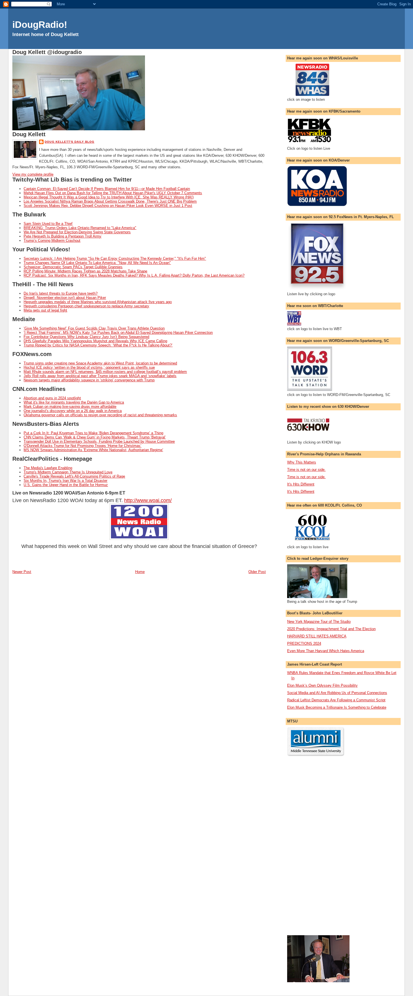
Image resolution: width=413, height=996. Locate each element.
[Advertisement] (309, 845)
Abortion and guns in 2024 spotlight (52, 398)
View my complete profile (32, 174)
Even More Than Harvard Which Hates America (325, 651)
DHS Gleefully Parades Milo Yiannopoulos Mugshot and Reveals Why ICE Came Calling (95, 341)
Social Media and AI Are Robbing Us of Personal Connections (337, 693)
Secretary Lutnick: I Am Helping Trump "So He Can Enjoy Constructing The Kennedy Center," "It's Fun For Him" (115, 258)
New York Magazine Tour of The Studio (319, 621)
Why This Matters (301, 462)
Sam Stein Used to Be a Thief (48, 223)
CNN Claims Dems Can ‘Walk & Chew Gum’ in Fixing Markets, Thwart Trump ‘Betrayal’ (95, 437)
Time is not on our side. (306, 469)
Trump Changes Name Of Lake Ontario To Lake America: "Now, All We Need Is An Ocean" (97, 263)
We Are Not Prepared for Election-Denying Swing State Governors (77, 232)
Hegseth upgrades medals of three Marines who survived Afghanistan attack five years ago (98, 302)
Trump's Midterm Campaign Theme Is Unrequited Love (68, 472)
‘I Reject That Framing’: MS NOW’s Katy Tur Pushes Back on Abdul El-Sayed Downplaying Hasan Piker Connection (118, 332)
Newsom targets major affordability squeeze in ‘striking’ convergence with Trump (89, 380)
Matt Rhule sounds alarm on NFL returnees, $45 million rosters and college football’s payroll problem (105, 372)
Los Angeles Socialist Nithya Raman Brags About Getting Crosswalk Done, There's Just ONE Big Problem (110, 201)
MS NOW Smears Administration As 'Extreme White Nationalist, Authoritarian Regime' (93, 450)
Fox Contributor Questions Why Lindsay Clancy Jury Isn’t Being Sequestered (86, 337)
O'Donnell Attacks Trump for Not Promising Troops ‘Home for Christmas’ (82, 446)
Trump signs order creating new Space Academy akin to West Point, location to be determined (100, 363)
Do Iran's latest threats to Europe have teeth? (60, 293)
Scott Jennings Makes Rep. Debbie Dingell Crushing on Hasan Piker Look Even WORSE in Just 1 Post (108, 205)
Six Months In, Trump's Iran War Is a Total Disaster (65, 480)
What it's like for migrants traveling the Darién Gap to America (74, 402)
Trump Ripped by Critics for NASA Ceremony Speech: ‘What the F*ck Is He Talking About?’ (98, 345)
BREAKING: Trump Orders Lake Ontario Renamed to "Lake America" (80, 228)
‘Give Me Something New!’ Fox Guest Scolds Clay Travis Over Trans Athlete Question (94, 328)
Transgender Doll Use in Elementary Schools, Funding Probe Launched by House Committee (99, 441)
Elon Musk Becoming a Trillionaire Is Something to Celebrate (336, 707)
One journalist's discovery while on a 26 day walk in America (73, 411)
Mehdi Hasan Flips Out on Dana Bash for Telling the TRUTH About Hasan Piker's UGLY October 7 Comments (113, 193)
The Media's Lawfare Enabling (48, 468)
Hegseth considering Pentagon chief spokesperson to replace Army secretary (86, 306)
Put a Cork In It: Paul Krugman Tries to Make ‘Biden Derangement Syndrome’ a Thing (93, 433)
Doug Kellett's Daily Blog (69, 141)
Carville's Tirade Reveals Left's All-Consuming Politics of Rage (74, 476)
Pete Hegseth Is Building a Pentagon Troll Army (62, 236)
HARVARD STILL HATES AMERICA (316, 636)
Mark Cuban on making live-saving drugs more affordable (70, 406)
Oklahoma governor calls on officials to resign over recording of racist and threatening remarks (100, 415)
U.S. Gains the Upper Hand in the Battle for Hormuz (66, 485)
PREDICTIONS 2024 (304, 643)
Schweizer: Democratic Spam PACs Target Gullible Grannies (73, 267)
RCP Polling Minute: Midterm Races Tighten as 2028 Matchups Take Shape (85, 271)
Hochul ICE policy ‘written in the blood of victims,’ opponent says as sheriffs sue (89, 367)
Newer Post (21, 572)
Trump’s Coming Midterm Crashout (52, 240)
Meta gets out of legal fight (45, 310)
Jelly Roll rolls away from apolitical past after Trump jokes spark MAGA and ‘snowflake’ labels (100, 376)
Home (140, 572)
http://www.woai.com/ (148, 500)
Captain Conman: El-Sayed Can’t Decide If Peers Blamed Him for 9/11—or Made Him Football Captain (107, 189)
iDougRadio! (39, 24)
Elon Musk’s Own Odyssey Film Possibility (322, 685)
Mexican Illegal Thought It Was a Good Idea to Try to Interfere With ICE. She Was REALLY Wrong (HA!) (109, 197)
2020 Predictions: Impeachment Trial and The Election (331, 629)
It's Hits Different (300, 484)
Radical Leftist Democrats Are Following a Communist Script (336, 700)
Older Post (257, 572)
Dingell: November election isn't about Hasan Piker (65, 298)
